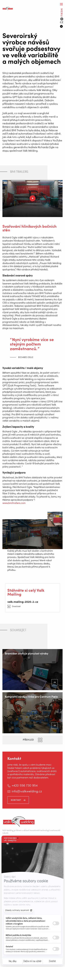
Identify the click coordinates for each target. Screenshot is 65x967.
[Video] (61, 26)
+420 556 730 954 (25, 785)
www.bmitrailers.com (14, 502)
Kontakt (16, 799)
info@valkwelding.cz (27, 791)
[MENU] (61, 4)
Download (16, 606)
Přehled (29, 739)
